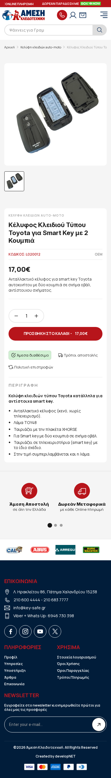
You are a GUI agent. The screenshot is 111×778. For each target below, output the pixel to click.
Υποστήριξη (15, 670)
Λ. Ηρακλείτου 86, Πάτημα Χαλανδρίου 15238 (55, 591)
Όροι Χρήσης (68, 664)
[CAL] (14, 550)
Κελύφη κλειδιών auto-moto (40, 47)
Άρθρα (10, 677)
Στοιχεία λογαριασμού (76, 657)
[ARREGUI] (65, 550)
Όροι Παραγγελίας (73, 670)
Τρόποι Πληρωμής (73, 677)
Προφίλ (10, 657)
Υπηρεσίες (13, 664)
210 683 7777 (56, 599)
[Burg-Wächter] (90, 550)
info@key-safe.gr (29, 607)
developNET (65, 756)
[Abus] (39, 550)
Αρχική (9, 47)
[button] (50, 525)
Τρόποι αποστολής (81, 355)
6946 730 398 (61, 615)
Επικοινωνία (14, 684)
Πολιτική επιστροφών (33, 367)
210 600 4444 (27, 599)
